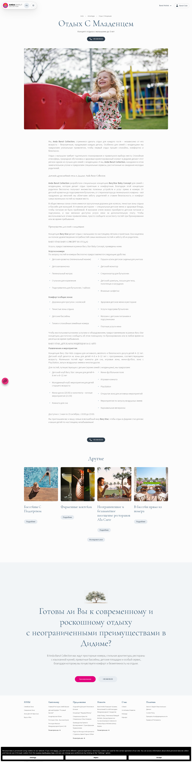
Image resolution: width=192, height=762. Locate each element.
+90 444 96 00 (108, 679)
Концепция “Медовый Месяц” (82, 713)
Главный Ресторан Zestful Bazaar (58, 707)
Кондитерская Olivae (55, 717)
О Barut (124, 707)
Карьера (124, 717)
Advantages (91, 16)
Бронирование (85, 679)
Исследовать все (96, 539)
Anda (82, 16)
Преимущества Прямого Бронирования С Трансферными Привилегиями (83, 725)
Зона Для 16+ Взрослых (31, 714)
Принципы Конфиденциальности (156, 717)
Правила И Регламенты (153, 720)
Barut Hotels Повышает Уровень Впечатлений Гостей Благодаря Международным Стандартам (107, 709)
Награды (124, 714)
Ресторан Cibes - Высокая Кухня (58, 720)
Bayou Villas (27, 717)
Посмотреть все (53, 730)
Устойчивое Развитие (128, 710)
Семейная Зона (29, 707)
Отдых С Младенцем (105, 16)
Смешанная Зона (29, 710)
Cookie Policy (150, 713)
